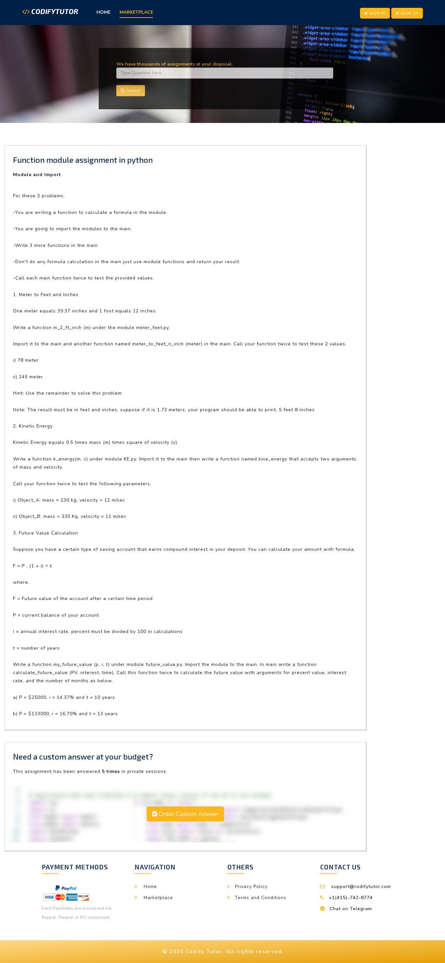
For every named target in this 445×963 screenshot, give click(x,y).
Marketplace (136, 12)
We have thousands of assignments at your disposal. (174, 64)
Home (103, 12)
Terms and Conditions (260, 898)
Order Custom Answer (188, 814)
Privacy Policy (251, 886)
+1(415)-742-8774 (351, 898)
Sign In (377, 13)
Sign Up (409, 13)
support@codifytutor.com (361, 886)
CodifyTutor (54, 11)
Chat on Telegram (351, 909)
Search (133, 90)
